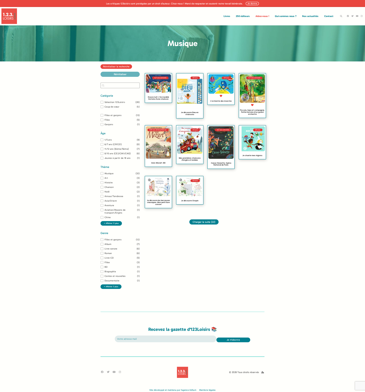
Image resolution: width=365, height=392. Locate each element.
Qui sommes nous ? (285, 16)
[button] (341, 16)
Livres (227, 16)
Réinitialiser (120, 74)
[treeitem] (120, 139)
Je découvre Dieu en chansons (189, 113)
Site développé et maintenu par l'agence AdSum (172, 390)
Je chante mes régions (252, 155)
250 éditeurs (243, 16)
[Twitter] (352, 16)
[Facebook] (348, 16)
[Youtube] (357, 16)
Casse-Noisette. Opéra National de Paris (221, 164)
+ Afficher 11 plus (111, 223)
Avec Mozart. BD (158, 163)
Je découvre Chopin (189, 200)
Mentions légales (207, 390)
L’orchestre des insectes (221, 101)
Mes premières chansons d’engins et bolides (190, 159)
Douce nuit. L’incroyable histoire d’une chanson (158, 98)
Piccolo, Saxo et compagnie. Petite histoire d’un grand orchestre (252, 112)
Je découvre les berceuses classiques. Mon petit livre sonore (158, 202)
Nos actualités (310, 16)
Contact (328, 16)
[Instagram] (362, 16)
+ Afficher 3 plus (111, 286)
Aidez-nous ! (262, 16)
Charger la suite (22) (204, 222)
